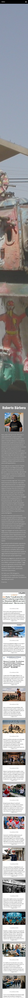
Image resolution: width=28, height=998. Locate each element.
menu (3, 2)
